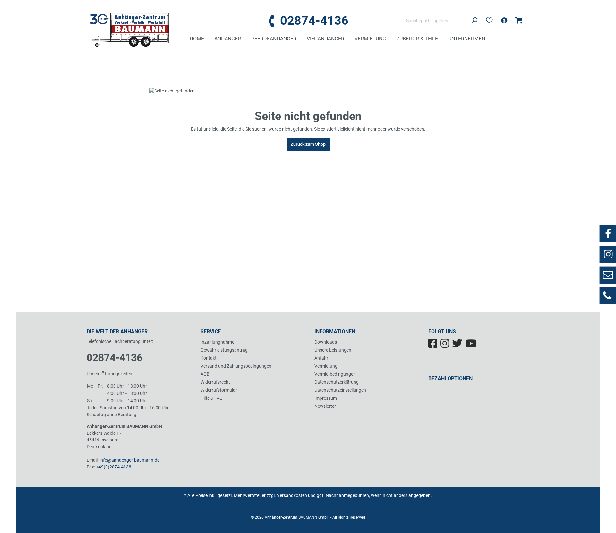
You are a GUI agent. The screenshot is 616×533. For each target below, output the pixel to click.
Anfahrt (322, 358)
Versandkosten (292, 495)
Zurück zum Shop (308, 144)
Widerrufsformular (219, 390)
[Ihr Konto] (504, 20)
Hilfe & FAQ (212, 398)
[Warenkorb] (518, 20)
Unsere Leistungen (332, 350)
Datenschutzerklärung (336, 382)
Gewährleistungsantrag (224, 350)
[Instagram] (446, 345)
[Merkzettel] (489, 20)
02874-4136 (114, 358)
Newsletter (325, 406)
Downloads (325, 342)
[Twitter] (458, 345)
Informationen (334, 331)
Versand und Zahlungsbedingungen (236, 366)
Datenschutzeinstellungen (340, 390)
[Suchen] (474, 20)
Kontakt (209, 358)
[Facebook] (434, 345)
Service (211, 331)
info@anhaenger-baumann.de (129, 460)
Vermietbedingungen (335, 374)
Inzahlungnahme (217, 342)
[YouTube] (472, 345)
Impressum (325, 398)
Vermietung (326, 366)
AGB (205, 374)
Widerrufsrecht (215, 382)
